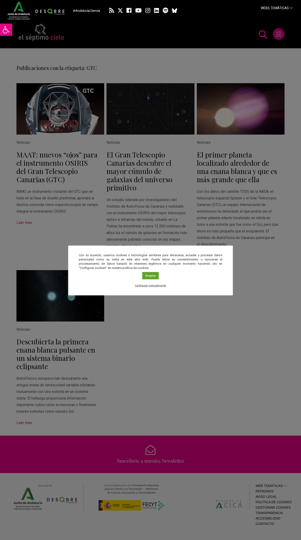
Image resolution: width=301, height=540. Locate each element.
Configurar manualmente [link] (150, 285)
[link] (6, 30)
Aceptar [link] (150, 275)
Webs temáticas (275, 8)
